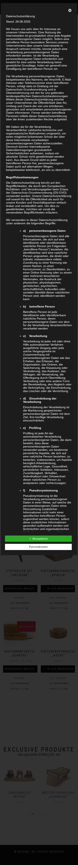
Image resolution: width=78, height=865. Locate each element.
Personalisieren (38, 546)
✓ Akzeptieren (38, 538)
